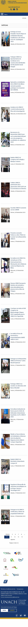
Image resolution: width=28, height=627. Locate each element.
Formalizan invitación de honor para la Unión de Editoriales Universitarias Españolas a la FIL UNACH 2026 (18, 413)
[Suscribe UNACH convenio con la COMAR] (5, 215)
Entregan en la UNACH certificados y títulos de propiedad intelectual (17, 511)
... (24, 534)
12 (14, 537)
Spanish (10, 7)
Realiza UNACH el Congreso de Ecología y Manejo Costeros (17, 159)
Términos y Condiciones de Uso (8, 589)
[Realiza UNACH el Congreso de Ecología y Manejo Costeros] (5, 164)
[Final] (17, 539)
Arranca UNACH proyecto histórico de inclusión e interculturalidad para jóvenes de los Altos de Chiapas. (18, 287)
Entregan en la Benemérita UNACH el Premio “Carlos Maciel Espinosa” (18, 360)
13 (18, 537)
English (14, 7)
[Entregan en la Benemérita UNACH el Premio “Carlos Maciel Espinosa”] (5, 366)
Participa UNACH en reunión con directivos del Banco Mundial (18, 386)
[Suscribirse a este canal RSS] (26, 23)
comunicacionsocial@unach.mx (11, 597)
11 (11, 537)
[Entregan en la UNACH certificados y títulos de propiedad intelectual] (5, 516)
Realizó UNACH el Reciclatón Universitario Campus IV (17, 461)
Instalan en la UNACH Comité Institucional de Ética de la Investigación (17, 109)
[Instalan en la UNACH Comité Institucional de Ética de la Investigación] (5, 114)
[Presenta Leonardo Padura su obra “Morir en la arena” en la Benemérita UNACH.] (5, 240)
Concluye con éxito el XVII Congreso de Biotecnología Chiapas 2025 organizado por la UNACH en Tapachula (18, 312)
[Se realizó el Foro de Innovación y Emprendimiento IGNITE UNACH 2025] (5, 340)
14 (21, 537)
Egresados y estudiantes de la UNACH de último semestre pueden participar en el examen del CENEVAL (17, 86)
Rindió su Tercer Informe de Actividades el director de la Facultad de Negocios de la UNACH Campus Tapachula (18, 438)
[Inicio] (3, 534)
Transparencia (20, 589)
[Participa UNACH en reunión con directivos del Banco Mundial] (5, 391)
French (18, 7)
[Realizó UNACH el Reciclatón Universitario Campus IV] (5, 466)
